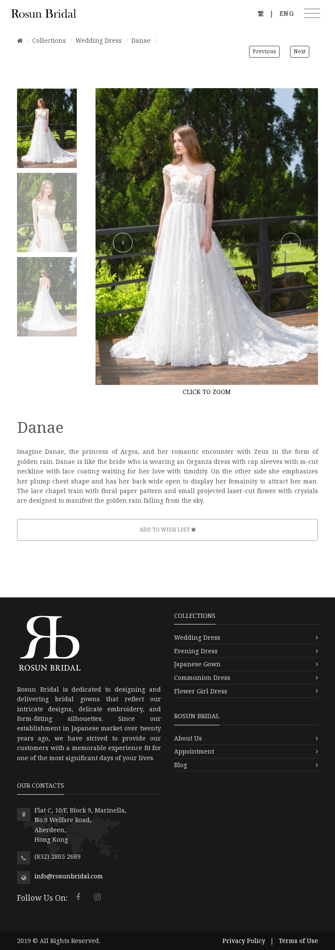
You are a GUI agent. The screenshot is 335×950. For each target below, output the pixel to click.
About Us (188, 738)
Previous (264, 51)
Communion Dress (202, 677)
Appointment (194, 751)
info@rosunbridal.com (68, 876)
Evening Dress (196, 651)
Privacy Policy (243, 940)
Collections (49, 40)
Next (300, 51)
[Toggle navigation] (312, 13)
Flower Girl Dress (200, 691)
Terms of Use (298, 940)
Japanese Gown (197, 664)
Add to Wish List (165, 529)
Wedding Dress (98, 40)
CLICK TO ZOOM (207, 392)
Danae (140, 40)
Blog (180, 765)
